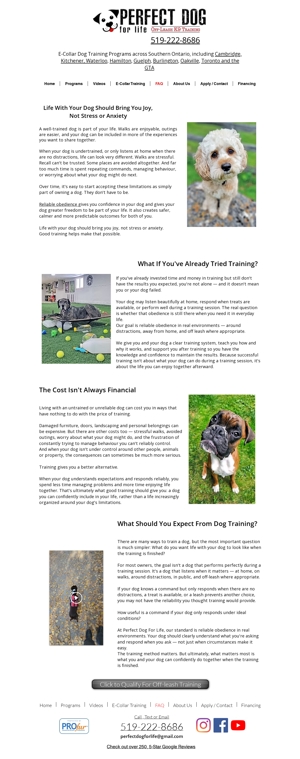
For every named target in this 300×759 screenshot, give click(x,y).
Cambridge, (228, 54)
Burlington (165, 60)
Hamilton (120, 60)
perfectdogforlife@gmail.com (151, 736)
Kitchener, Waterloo (84, 60)
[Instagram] (203, 725)
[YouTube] (238, 725)
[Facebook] (221, 725)
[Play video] (76, 598)
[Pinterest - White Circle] (250, 721)
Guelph (142, 60)
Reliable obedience (58, 204)
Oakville (189, 60)
